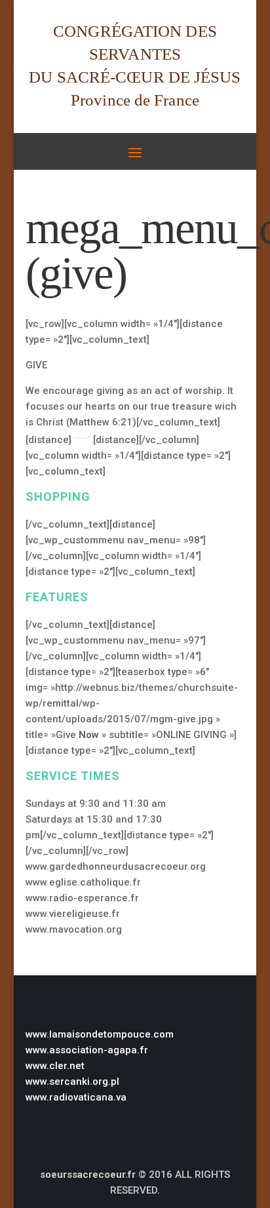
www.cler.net (55, 1066)
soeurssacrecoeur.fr (88, 1174)
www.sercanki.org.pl (72, 1081)
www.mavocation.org (74, 929)
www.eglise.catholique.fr (83, 882)
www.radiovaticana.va (76, 1097)
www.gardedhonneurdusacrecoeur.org (116, 866)
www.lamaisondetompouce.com (100, 1034)
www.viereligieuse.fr (73, 914)
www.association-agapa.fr (87, 1050)
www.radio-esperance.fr (82, 898)
